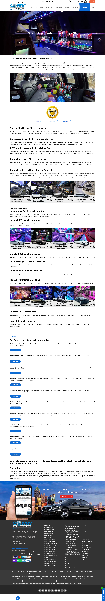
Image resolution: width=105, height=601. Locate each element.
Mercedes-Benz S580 (49, 529)
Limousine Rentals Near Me (83, 581)
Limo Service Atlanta (88, 571)
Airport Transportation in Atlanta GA (63, 583)
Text (93, 1)
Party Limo (75, 581)
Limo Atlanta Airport (69, 576)
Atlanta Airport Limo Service (34, 573)
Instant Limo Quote (86, 539)
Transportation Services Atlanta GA (50, 583)
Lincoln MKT (47, 525)
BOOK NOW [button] (13, 336)
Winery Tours (85, 533)
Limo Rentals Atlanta (43, 573)
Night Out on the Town (70, 543)
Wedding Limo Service (88, 573)
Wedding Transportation (71, 539)
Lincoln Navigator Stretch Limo (51, 551)
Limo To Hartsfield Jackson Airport (79, 576)
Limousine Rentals (25, 578)
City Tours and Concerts (71, 547)
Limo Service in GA (82, 578)
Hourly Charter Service (70, 528)
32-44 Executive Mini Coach (50, 561)
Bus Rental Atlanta (53, 571)
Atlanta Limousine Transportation (37, 581)
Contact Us (84, 557)
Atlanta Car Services (33, 571)
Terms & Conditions (54, 587)
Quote (23, 2)
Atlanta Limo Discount (69, 581)
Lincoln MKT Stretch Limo (50, 547)
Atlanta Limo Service (25, 573)
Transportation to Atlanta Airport (38, 583)
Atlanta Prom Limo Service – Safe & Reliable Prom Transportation (72, 537)
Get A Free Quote (66, 496)
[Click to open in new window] (85, 1)
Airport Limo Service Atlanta (16, 573)
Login (18, 2)
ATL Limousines (53, 581)
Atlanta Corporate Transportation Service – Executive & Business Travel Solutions (72, 531)
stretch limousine (19, 69)
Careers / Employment (86, 547)
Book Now (13, 2)
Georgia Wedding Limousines (63, 571)
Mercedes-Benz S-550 (49, 527)
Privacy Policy (85, 553)
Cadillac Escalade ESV (49, 533)
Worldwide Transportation (71, 563)
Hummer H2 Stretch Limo (50, 553)
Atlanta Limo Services (15, 571)
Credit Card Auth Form (87, 545)
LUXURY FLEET (20, 135)
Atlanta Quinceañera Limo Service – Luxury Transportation (73, 555)
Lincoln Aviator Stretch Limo (50, 549)
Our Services (40, 7)
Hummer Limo (24, 576)
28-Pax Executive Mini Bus (50, 559)
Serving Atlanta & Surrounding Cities (76, 583)
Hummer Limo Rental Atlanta (60, 576)
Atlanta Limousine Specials (73, 578)
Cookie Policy (85, 555)
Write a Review (103, 594)
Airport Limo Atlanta (89, 576)
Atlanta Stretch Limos (44, 576)
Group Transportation (70, 561)
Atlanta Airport (37, 576)
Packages (49, 7)
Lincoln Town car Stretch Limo (51, 543)
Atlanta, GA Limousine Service (63, 578)
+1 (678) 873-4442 (77, 1)
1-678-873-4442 (14, 329)
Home (32, 7)
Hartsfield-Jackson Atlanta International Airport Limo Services (22, 583)
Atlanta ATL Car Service (60, 581)
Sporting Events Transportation (72, 549)
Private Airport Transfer (71, 567)
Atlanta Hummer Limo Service (17, 581)
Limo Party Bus (48, 557)
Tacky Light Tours (85, 531)
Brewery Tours (85, 525)
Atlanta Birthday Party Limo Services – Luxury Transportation (72, 552)
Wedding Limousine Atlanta (43, 571)
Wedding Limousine (31, 576)
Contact (75, 7)
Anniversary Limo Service (71, 545)
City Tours (84, 527)
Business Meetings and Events (72, 534)
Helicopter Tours (69, 565)
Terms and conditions (86, 543)
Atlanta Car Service (45, 578)
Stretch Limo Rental (43, 62)
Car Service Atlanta (51, 573)
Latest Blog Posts (85, 549)
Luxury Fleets (58, 7)
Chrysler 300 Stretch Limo (50, 545)
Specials (67, 7)
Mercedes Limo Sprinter (50, 541)
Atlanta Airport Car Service (68, 573)
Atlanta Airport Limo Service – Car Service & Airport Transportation (73, 526)
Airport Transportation (53, 578)
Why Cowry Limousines (87, 541)
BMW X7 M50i (48, 537)
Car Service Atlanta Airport (16, 576)
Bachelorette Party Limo (71, 559)
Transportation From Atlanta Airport (35, 578)
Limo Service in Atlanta (24, 571)
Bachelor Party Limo (70, 557)
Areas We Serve (85, 551)
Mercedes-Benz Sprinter (50, 539)
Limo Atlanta (72, 571)
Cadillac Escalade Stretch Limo (51, 555)
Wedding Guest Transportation (79, 573)
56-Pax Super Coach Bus (50, 563)
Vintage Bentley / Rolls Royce (51, 565)
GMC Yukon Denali (49, 535)
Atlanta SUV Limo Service (27, 581)
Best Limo (90, 581)
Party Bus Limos (52, 576)
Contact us (74, 477)
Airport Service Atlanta (59, 573)
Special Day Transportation (71, 541)
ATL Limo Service (47, 581)
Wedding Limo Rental (79, 571)
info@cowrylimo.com (36, 554)
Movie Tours (84, 529)
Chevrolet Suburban (49, 531)
